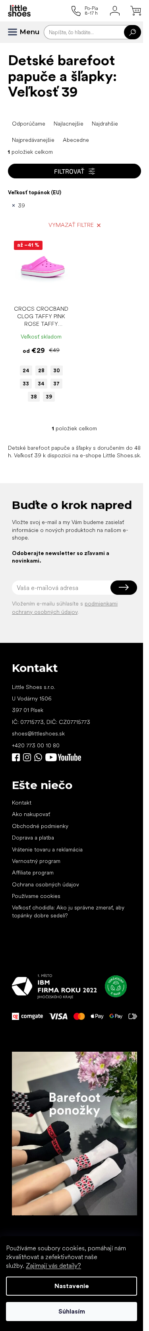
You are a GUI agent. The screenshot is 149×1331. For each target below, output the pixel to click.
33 (26, 384)
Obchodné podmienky (40, 826)
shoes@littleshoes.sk (38, 733)
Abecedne (76, 140)
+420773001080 (39, 757)
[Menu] (16, 32)
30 (56, 370)
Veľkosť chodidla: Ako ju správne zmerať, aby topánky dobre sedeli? (68, 911)
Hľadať (132, 32)
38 (34, 397)
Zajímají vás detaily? (53, 1265)
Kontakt (21, 802)
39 (21, 205)
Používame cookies (36, 896)
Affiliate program (33, 872)
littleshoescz (27, 757)
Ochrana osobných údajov (45, 884)
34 (41, 384)
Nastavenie (71, 1286)
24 (26, 370)
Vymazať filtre (71, 225)
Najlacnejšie (68, 123)
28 (41, 370)
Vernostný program (36, 861)
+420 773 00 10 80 (36, 745)
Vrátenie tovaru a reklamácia (47, 849)
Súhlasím (71, 1311)
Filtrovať (69, 171)
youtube (63, 757)
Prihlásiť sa (123, 587)
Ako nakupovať (31, 814)
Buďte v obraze (16, 757)
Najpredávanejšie (33, 140)
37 (56, 384)
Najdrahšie (105, 123)
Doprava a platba (33, 837)
